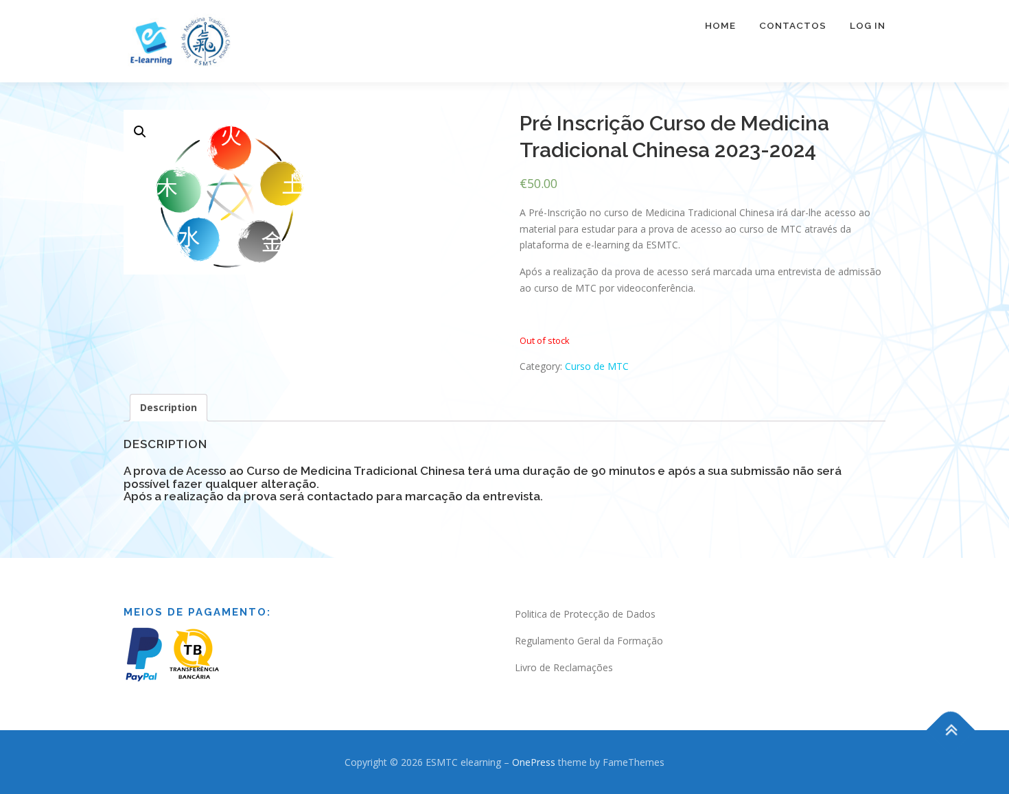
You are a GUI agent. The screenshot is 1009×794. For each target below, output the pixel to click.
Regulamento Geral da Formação (589, 640)
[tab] (168, 407)
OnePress (533, 762)
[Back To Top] (951, 729)
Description (168, 407)
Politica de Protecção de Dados (585, 613)
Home (720, 25)
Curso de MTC (597, 366)
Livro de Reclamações (564, 667)
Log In (867, 25)
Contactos (792, 25)
